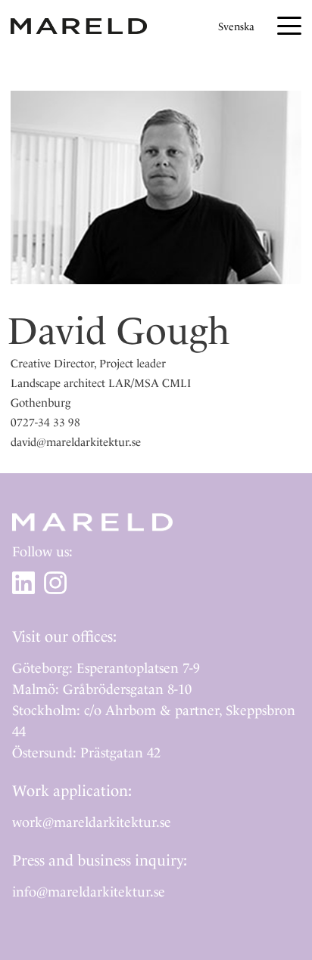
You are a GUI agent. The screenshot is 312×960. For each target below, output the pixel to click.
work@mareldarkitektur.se (91, 822)
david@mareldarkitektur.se (76, 442)
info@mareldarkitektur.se (88, 892)
